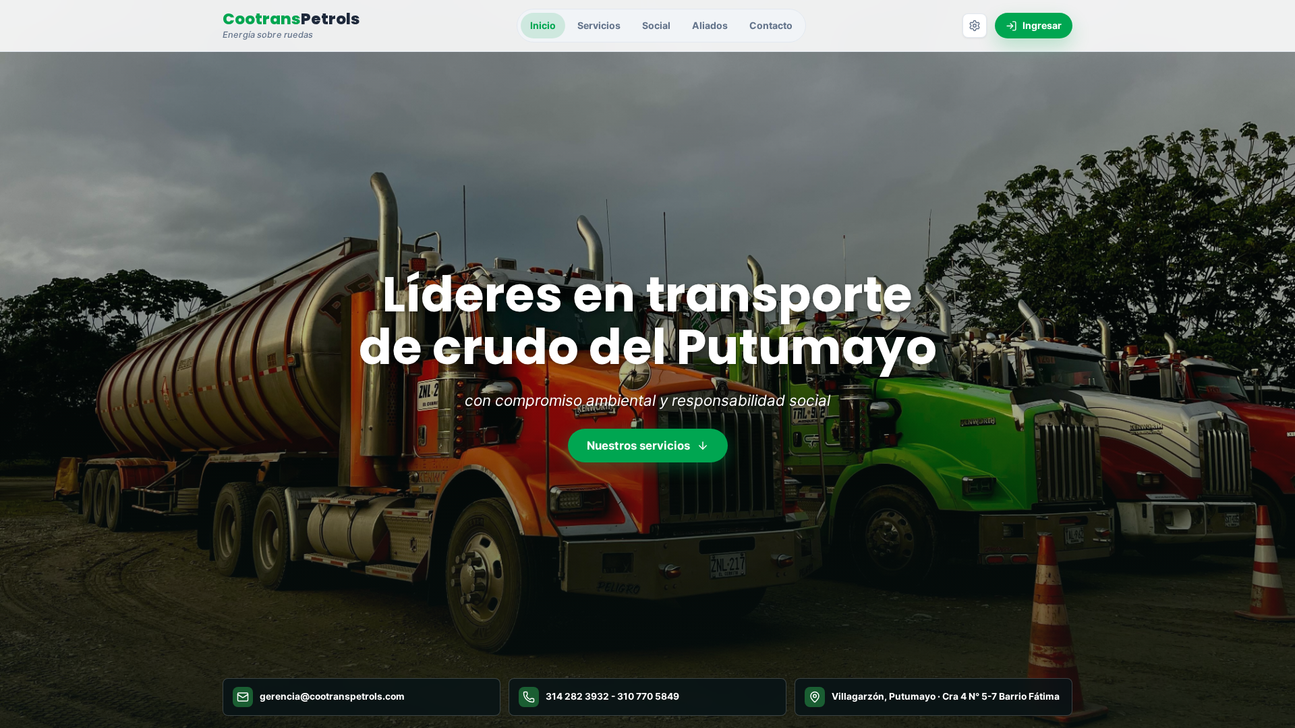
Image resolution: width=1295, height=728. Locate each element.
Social (656, 25)
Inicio (543, 25)
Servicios (599, 25)
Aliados (710, 25)
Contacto (771, 25)
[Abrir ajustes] (974, 25)
